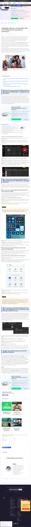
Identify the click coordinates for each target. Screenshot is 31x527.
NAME (3, 438)
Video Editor (8, 5)
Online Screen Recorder (12, 507)
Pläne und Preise (12, 508)
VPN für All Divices (19, 507)
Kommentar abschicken (6, 447)
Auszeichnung (18, 514)
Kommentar (4, 440)
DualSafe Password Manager (13, 506)
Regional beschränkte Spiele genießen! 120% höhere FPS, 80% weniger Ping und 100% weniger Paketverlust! (16, 1)
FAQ (10, 512)
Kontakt (18, 512)
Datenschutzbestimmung (4, 524)
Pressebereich (19, 513)
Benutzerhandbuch (12, 513)
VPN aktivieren (11, 514)
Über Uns (18, 511)
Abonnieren (20, 489)
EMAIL (14, 438)
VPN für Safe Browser (19, 506)
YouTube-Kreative (19, 515)
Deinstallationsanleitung (13, 515)
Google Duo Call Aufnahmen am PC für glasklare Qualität (11, 86)
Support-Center (12, 511)
